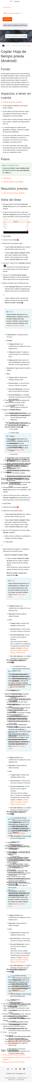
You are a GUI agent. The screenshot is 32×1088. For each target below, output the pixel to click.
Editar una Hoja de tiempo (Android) (14, 1062)
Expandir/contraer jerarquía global (4, 45)
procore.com (7, 7)
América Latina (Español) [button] (12, 13)
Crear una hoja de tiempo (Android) (13, 193)
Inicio (8, 45)
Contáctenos (7, 19)
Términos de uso (22, 1077)
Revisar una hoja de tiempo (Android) (14, 1055)
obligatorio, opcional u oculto (15, 325)
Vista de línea (7, 178)
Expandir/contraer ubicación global (29, 45)
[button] (25, 36)
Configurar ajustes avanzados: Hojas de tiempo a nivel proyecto (19, 650)
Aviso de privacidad (10, 1077)
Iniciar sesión (20, 1079)
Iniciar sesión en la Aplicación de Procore (15, 25)
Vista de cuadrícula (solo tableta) (13, 182)
